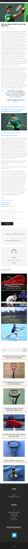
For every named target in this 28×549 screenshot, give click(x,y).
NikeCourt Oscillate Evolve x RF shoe (12, 239)
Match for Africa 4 (12, 56)
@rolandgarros (9, 93)
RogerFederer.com (9, 200)
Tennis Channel (14, 515)
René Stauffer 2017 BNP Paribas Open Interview (13, 107)
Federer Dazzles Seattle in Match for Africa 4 (15, 233)
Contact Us (14, 495)
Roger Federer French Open (8, 215)
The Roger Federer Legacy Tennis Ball (11, 132)
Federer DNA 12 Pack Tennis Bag (9, 135)
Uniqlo (13, 517)
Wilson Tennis (14, 519)
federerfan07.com (5, 202)
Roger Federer (12, 213)
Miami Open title (22, 48)
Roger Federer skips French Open (9, 218)
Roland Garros (21, 218)
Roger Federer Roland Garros (8, 216)
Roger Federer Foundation (14, 512)
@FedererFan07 (5, 204)
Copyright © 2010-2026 (14, 496)
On (14, 510)
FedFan (3, 28)
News (7, 28)
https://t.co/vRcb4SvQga (15, 97)
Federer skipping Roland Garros (9, 210)
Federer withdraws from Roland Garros (10, 211)
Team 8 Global (14, 514)
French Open (5, 213)
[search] (25, 350)
